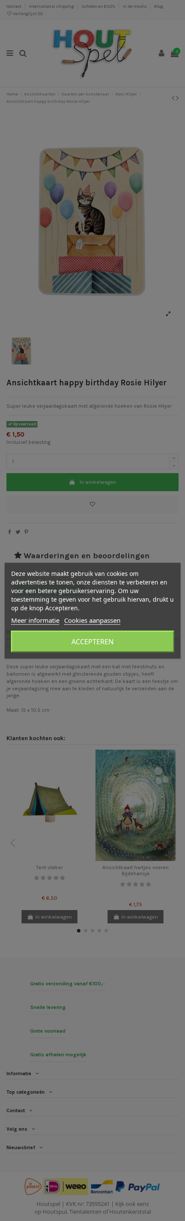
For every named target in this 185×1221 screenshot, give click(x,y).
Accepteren (92, 641)
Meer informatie (35, 619)
